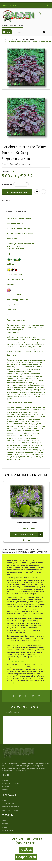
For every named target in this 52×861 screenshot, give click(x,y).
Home (7, 39)
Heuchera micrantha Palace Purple (21, 550)
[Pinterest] (33, 696)
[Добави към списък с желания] (23, 540)
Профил (5, 780)
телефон (12, 683)
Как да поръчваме (27, 659)
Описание (8, 211)
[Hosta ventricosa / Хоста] (26, 501)
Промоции (6, 821)
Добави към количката (17, 192)
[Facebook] (14, 696)
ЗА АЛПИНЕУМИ (42, 552)
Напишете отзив (24, 164)
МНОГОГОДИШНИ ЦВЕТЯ (24, 39)
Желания (5, 787)
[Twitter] (20, 696)
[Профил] (48, 5)
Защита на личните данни (12, 810)
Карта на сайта (7, 830)
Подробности (26, 857)
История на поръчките (10, 784)
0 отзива (13, 164)
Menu (7, 32)
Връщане (5, 827)
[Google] (27, 696)
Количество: (7, 184)
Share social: (7, 200)
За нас (4, 800)
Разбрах (26, 849)
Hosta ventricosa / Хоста (26, 523)
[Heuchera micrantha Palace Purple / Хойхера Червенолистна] (26, 117)
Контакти (5, 824)
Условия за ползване (10, 807)
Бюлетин (5, 790)
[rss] (40, 696)
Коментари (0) (21, 211)
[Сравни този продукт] (29, 540)
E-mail (22, 683)
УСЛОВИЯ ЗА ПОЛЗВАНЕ (16, 661)
